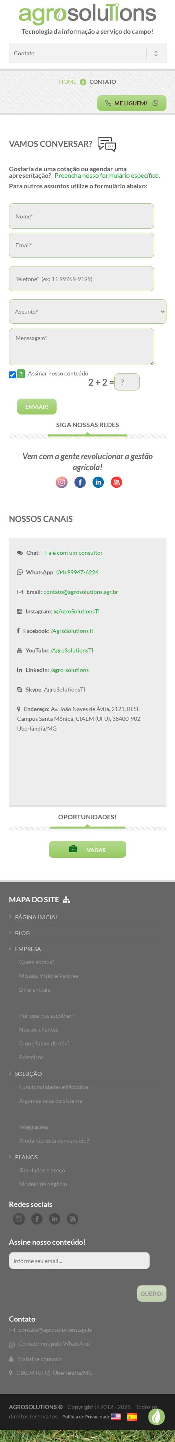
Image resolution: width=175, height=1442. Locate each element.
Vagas (92, 849)
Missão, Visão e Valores (48, 975)
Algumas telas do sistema (50, 1100)
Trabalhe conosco (40, 1358)
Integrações (33, 1126)
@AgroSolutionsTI (77, 611)
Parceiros (31, 1057)
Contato (22, 1318)
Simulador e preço (42, 1170)
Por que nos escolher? (46, 1015)
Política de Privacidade (86, 1417)
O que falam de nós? (44, 1043)
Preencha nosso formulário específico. (107, 175)
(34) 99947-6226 (77, 572)
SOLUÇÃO (28, 1073)
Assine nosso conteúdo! (47, 1241)
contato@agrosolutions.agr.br (81, 591)
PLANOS (26, 1157)
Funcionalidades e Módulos (53, 1086)
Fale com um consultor (74, 552)
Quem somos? (37, 961)
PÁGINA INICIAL (36, 917)
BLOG (22, 932)
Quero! (151, 1293)
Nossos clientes (38, 1029)
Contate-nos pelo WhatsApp (54, 1343)
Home (68, 81)
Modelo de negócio (43, 1183)
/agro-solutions (69, 669)
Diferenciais (34, 989)
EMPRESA (28, 948)
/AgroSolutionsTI (72, 630)
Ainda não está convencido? (54, 1140)
